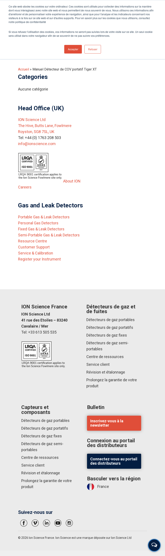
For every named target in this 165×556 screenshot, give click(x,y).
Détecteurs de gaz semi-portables (107, 346)
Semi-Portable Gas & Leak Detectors (49, 235)
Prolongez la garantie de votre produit (111, 383)
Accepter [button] (73, 49)
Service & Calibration (35, 253)
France (103, 486)
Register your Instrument (39, 259)
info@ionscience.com (37, 143)
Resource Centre (32, 241)
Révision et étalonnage (105, 372)
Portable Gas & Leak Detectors (44, 217)
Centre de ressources (105, 356)
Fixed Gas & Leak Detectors (41, 229)
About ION (72, 181)
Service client (98, 364)
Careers (25, 187)
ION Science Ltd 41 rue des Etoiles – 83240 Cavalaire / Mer (44, 320)
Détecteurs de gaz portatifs (109, 327)
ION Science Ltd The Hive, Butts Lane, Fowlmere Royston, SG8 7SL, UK (45, 125)
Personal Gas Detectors (38, 223)
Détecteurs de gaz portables (110, 319)
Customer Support (34, 247)
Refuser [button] (92, 49)
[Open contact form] (154, 545)
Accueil (23, 69)
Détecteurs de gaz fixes (106, 335)
